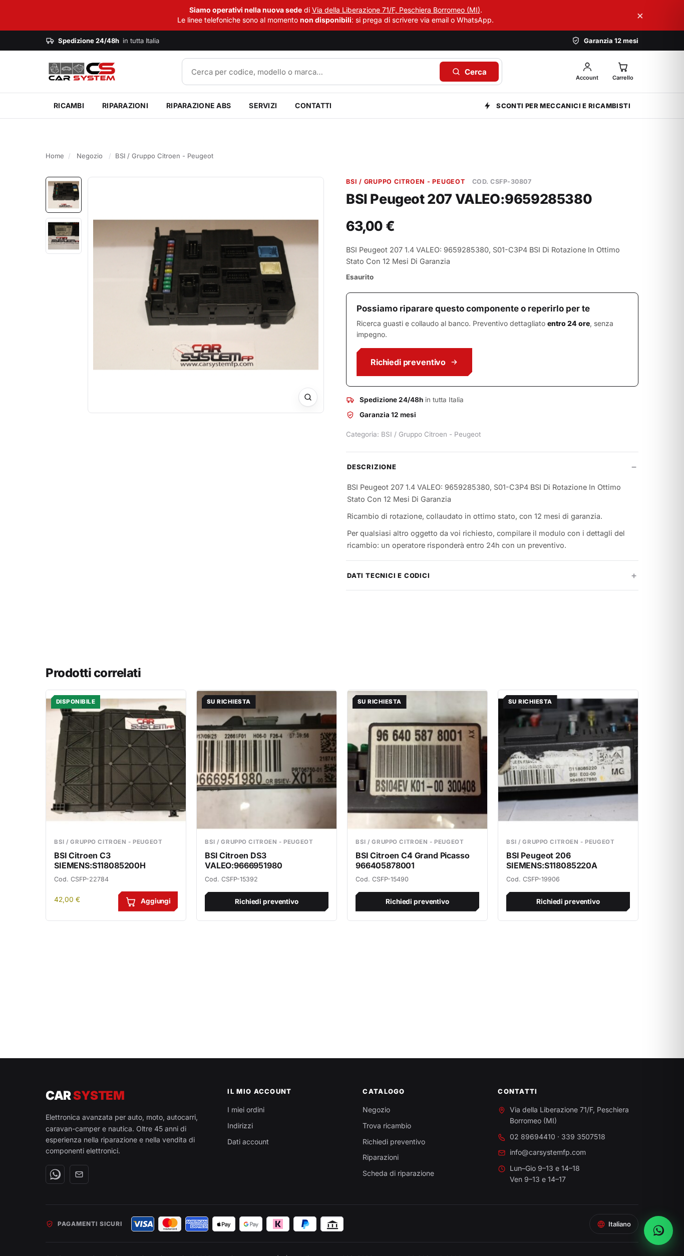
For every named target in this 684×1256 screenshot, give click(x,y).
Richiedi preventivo (408, 362)
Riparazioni (125, 105)
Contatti (313, 105)
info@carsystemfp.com (548, 1152)
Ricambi (69, 105)
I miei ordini (245, 1109)
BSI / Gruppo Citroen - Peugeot (405, 181)
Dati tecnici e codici (388, 575)
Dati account (248, 1141)
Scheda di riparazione (398, 1173)
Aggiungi (156, 901)
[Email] (79, 1173)
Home (55, 156)
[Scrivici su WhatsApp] (658, 1230)
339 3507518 (583, 1136)
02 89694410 (532, 1136)
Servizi (263, 105)
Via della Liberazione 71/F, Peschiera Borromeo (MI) (396, 10)
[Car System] (107, 71)
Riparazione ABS (198, 105)
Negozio (90, 156)
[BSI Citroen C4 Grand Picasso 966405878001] (417, 805)
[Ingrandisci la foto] (205, 295)
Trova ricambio (387, 1125)
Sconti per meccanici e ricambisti (563, 106)
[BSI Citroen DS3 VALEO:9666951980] (266, 805)
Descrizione (372, 467)
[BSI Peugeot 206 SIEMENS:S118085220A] (568, 805)
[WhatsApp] (55, 1173)
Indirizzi (240, 1125)
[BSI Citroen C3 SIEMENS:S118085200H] (116, 805)
